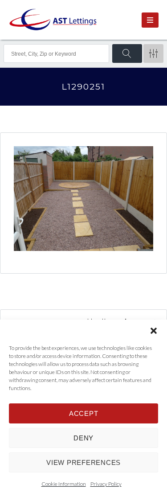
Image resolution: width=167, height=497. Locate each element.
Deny (83, 438)
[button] (153, 330)
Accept (83, 413)
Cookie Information (63, 484)
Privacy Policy (106, 484)
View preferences (83, 462)
